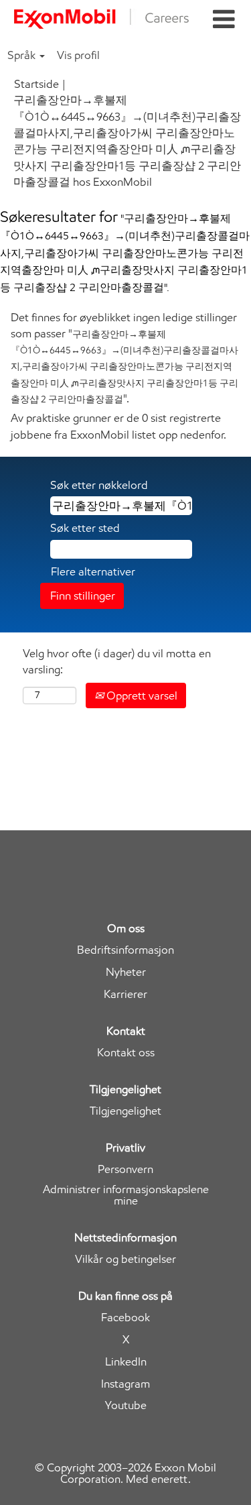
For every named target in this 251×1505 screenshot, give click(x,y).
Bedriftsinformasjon (125, 950)
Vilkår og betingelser (125, 1259)
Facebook (125, 1317)
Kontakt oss (126, 1052)
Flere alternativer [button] (93, 571)
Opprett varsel (140, 695)
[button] (223, 20)
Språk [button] (22, 55)
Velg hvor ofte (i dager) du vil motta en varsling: (117, 661)
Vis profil (78, 55)
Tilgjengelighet (125, 1111)
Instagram (125, 1384)
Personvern (125, 1169)
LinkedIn (126, 1361)
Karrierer (125, 994)
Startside (36, 84)
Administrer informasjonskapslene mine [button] (126, 1195)
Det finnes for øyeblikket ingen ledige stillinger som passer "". (124, 358)
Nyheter (126, 972)
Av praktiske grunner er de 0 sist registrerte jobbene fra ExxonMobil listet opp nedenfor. (118, 426)
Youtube (126, 1405)
